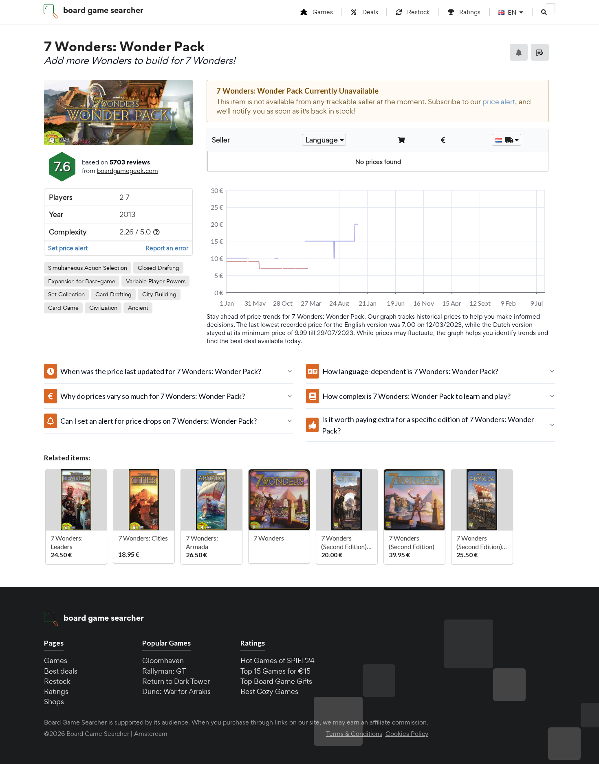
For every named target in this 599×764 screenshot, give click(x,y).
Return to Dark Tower (176, 681)
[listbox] (324, 139)
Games (55, 660)
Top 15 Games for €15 (275, 671)
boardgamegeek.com (127, 170)
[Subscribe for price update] (519, 52)
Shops (54, 701)
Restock (57, 681)
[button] (544, 12)
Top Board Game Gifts (276, 681)
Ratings (56, 691)
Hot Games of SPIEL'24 (277, 660)
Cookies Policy (406, 734)
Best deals (60, 671)
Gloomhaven (163, 660)
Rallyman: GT (164, 671)
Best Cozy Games (269, 691)
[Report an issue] (540, 52)
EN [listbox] (512, 12)
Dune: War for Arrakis (176, 691)
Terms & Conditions (354, 734)
